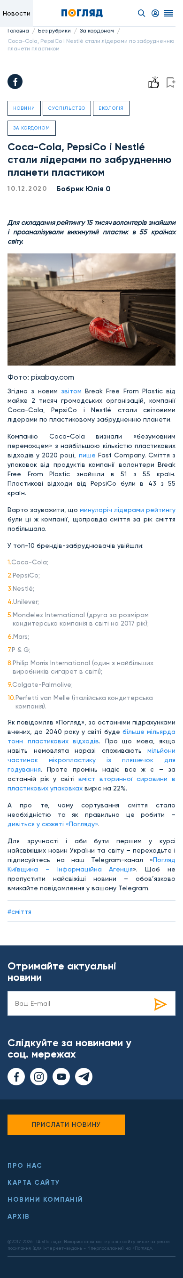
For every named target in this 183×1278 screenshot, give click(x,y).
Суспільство (66, 108)
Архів (19, 1217)
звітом (71, 391)
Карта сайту (34, 1183)
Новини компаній (46, 1200)
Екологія (111, 108)
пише (87, 455)
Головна (18, 30)
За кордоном (97, 30)
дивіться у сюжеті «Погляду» (53, 824)
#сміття (19, 911)
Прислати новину (66, 1124)
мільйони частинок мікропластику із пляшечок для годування (91, 760)
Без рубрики (54, 30)
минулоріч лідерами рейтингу (127, 509)
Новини (24, 108)
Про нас (25, 1166)
